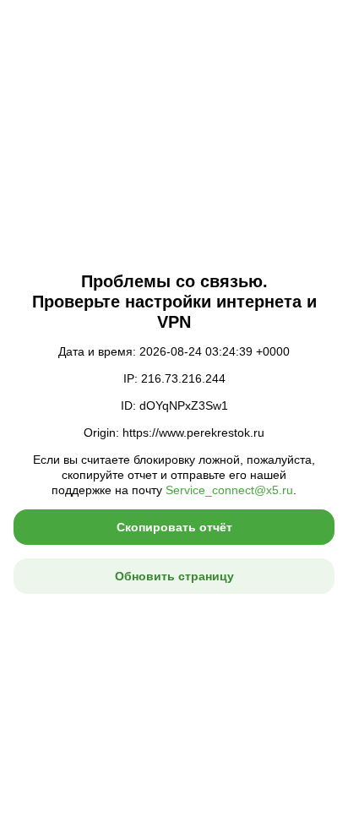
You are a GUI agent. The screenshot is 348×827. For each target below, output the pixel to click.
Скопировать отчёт (174, 527)
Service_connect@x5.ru (229, 490)
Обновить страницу (174, 576)
